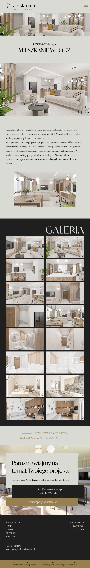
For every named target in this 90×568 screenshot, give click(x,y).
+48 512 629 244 (47, 493)
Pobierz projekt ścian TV (42, 502)
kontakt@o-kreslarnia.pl (48, 489)
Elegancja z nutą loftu (39, 437)
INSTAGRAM (78, 530)
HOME (9, 526)
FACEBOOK (78, 526)
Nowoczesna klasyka (51, 433)
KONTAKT (10, 537)
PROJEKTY (11, 533)
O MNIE (9, 530)
